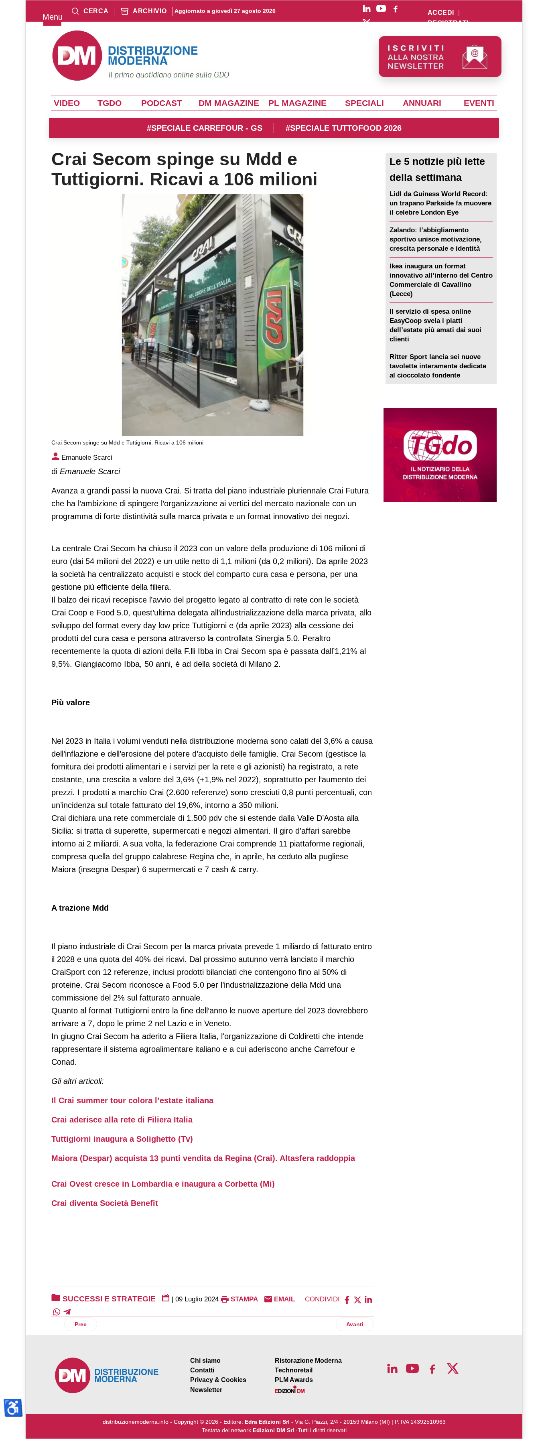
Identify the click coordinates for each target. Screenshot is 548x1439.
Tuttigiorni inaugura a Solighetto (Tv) (122, 1139)
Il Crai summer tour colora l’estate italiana (132, 1100)
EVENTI (479, 103)
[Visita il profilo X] (366, 23)
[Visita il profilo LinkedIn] (366, 8)
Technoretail (294, 1370)
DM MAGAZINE (229, 103)
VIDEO (67, 103)
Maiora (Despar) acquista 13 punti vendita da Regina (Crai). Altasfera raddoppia (203, 1158)
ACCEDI (441, 13)
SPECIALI (364, 103)
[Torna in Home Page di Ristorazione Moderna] (107, 1375)
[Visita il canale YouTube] (381, 8)
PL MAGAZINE (297, 103)
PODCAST (161, 103)
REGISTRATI (448, 23)
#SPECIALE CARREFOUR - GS (204, 128)
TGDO (109, 103)
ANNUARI (422, 103)
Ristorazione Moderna (308, 1360)
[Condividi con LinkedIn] (368, 1299)
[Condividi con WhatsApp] (57, 1311)
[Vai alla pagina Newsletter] (440, 56)
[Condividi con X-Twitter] (357, 1299)
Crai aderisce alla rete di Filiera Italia (122, 1119)
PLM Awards (294, 1379)
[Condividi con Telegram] (67, 1311)
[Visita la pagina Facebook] (395, 8)
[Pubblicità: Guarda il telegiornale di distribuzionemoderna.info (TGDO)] (440, 455)
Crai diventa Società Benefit (104, 1203)
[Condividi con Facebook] (347, 1299)
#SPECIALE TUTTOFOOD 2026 (344, 128)
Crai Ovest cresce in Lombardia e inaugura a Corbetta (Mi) (163, 1183)
